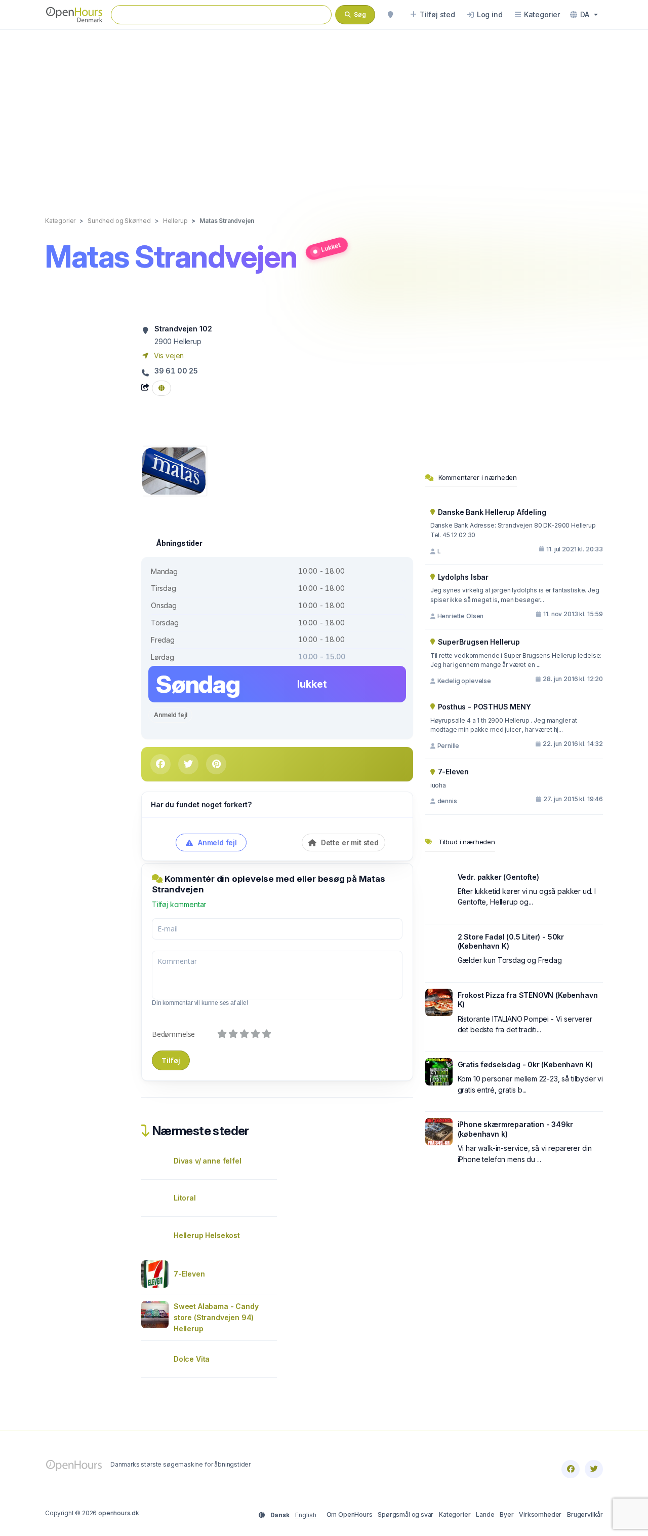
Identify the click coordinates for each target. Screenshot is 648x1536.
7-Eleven (189, 1273)
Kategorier (454, 1514)
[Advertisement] (324, 112)
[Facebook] (570, 1469)
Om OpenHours (350, 1514)
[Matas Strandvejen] (174, 470)
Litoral (185, 1197)
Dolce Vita (192, 1359)
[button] (584, 14)
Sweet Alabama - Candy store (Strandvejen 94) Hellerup (216, 1317)
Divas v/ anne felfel (207, 1160)
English (305, 1515)
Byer (506, 1514)
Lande (485, 1514)
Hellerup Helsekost (207, 1235)
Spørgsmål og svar (405, 1514)
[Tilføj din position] (390, 14)
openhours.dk (118, 1513)
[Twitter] (594, 1469)
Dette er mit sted (349, 842)
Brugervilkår (585, 1514)
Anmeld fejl (170, 715)
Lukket (330, 247)
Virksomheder (540, 1514)
